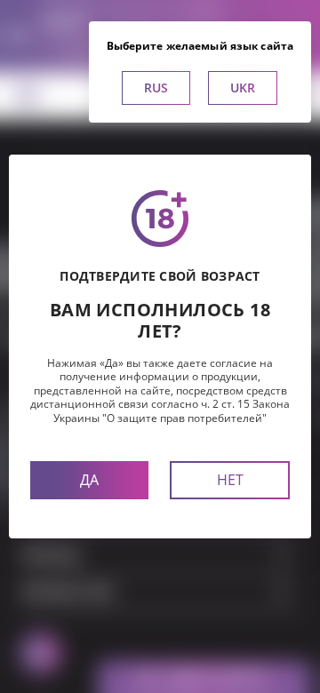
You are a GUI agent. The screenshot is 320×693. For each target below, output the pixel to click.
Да (89, 480)
